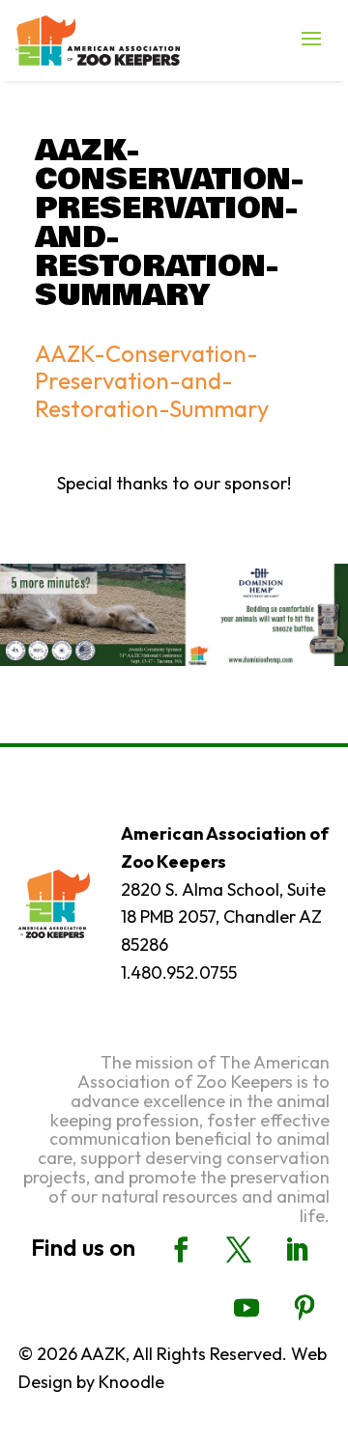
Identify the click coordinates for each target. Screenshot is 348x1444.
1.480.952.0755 (179, 972)
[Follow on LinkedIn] (297, 1250)
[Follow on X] (239, 1250)
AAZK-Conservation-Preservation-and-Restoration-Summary (152, 381)
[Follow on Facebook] (181, 1250)
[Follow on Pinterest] (304, 1308)
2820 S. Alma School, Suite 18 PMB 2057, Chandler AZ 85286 (223, 917)
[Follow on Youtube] (246, 1308)
